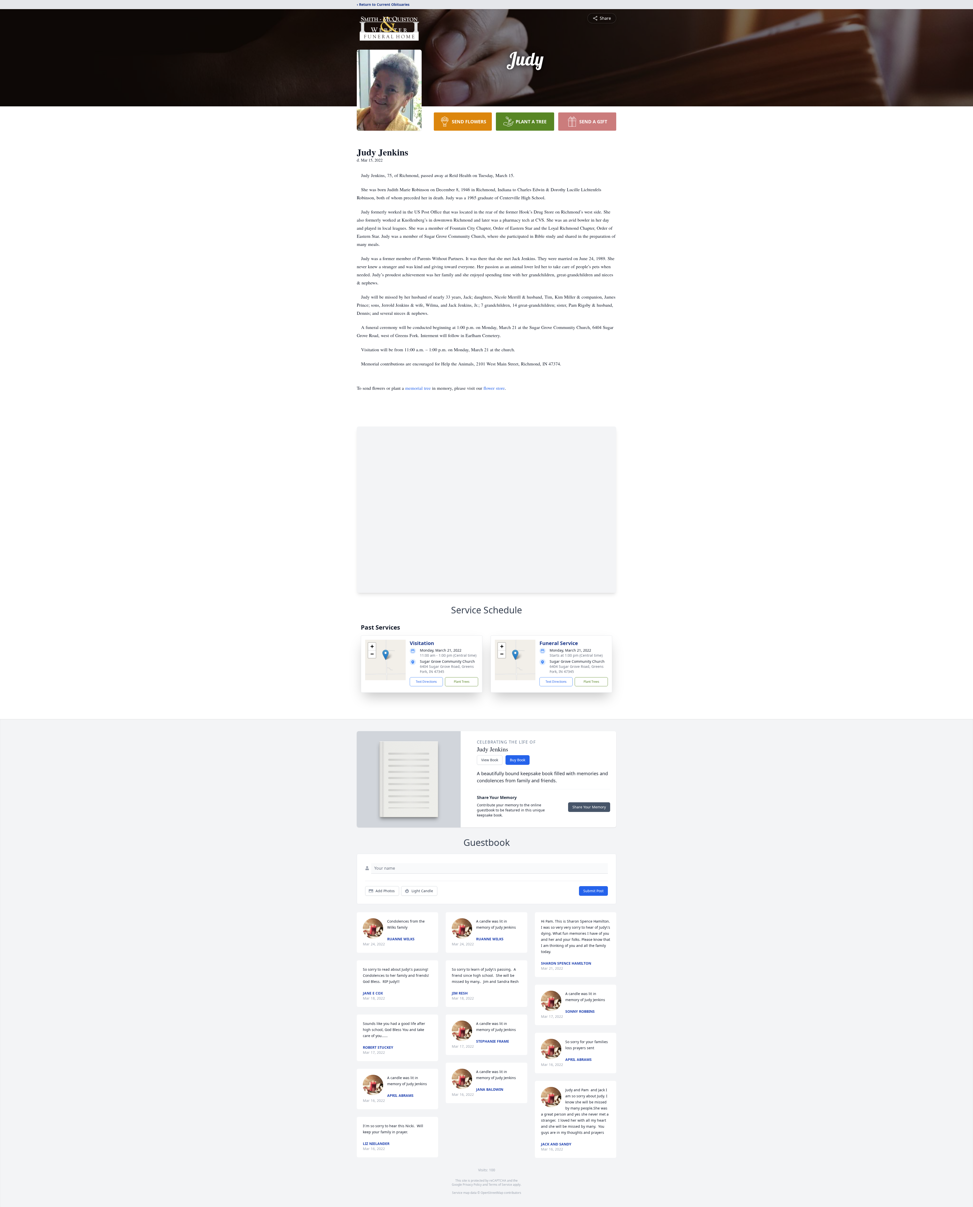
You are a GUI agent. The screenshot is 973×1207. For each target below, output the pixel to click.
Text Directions (426, 681)
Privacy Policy (472, 1184)
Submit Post (593, 890)
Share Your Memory (589, 807)
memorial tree (418, 388)
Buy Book (517, 759)
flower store (494, 388)
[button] (385, 655)
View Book (489, 759)
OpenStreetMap (492, 1193)
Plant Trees (462, 681)
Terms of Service (500, 1184)
